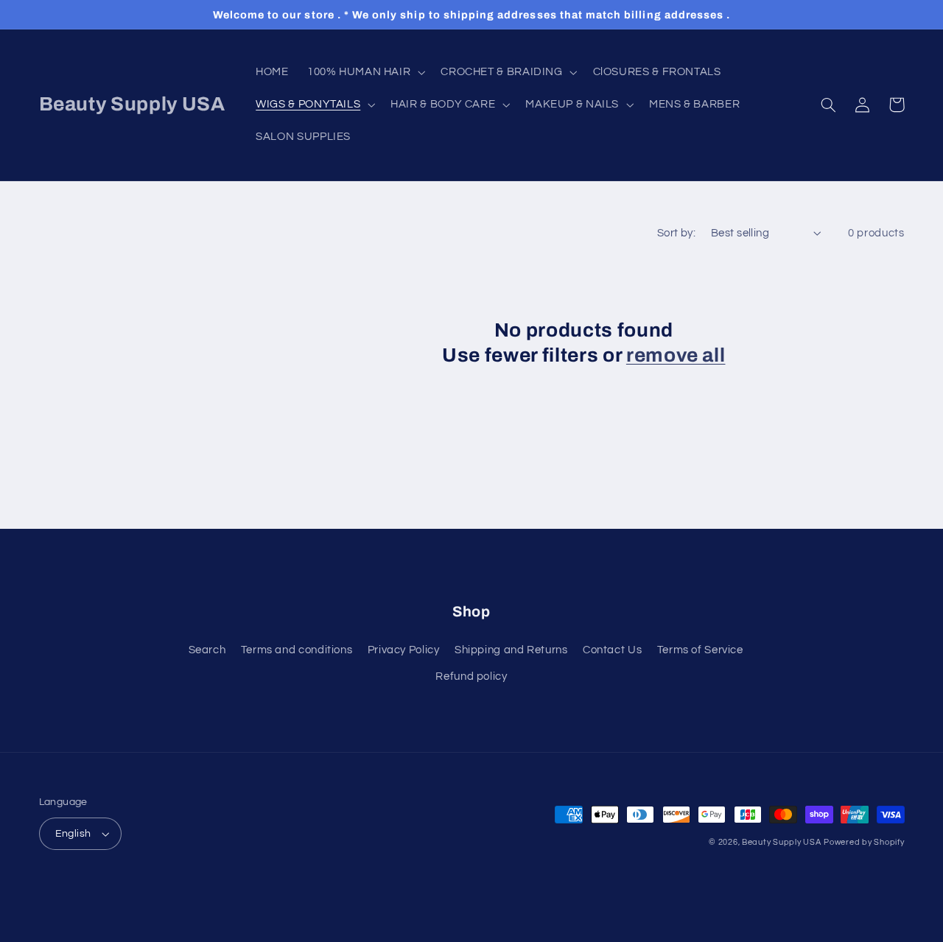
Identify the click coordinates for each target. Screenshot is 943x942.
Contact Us (612, 649)
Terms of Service (700, 649)
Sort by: (676, 233)
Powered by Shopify (864, 842)
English (73, 834)
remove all (676, 355)
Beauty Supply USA (781, 842)
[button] (364, 72)
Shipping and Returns (511, 649)
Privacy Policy (404, 649)
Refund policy (471, 676)
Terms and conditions (297, 649)
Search (207, 649)
